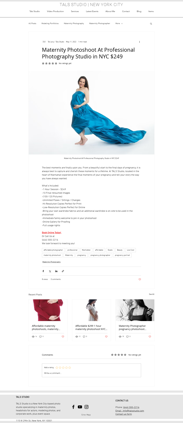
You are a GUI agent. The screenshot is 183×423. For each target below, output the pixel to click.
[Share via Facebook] (43, 271)
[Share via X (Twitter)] (49, 271)
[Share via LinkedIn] (56, 271)
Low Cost (130, 250)
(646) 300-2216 (131, 407)
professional (72, 250)
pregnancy (81, 255)
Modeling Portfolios (50, 23)
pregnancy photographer (100, 255)
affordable (99, 250)
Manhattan (86, 250)
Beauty (119, 250)
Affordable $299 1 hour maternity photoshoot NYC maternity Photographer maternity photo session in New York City (90, 327)
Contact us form (123, 414)
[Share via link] (63, 271)
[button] (74, 11)
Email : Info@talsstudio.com (129, 411)
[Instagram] (86, 407)
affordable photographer (53, 250)
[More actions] (139, 41)
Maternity (69, 255)
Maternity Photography (74, 23)
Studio (110, 250)
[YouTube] (80, 407)
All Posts (32, 23)
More (117, 23)
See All (151, 294)
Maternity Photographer (99, 23)
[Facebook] (73, 407)
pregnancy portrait (122, 255)
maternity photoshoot (52, 255)
